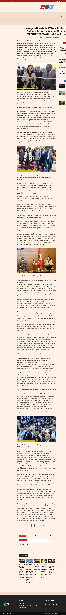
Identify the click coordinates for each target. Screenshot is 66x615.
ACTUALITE (11, 14)
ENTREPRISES (24, 14)
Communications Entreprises (53, 37)
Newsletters (48, 613)
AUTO (49, 14)
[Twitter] (60, 1)
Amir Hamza (20, 562)
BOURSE (30, 14)
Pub (53, 613)
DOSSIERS (42, 14)
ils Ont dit (42, 542)
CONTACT (47, 1)
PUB (43, 1)
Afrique (37, 540)
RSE (46, 14)
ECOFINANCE (17, 14)
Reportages (48, 542)
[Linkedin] (58, 1)
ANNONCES (30, 1)
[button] (61, 16)
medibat (46, 535)
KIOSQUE (18, 17)
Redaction (29, 562)
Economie (36, 542)
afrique (28, 535)
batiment (34, 535)
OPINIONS (36, 14)
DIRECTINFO (6, 1)
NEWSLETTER (38, 1)
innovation (40, 535)
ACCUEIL (5, 14)
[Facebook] (56, 1)
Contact (57, 613)
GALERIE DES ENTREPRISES (20, 1)
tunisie (21, 537)
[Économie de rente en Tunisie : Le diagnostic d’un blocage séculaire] (62, 103)
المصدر (11, 1)
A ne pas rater (31, 540)
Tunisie (27, 544)
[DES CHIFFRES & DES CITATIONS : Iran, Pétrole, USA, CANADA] (51, 561)
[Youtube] (62, 1)
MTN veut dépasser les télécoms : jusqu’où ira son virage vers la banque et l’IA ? (44, 571)
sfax (51, 535)
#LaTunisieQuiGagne (9, 17)
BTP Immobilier (44, 540)
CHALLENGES (55, 14)
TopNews (21, 544)
